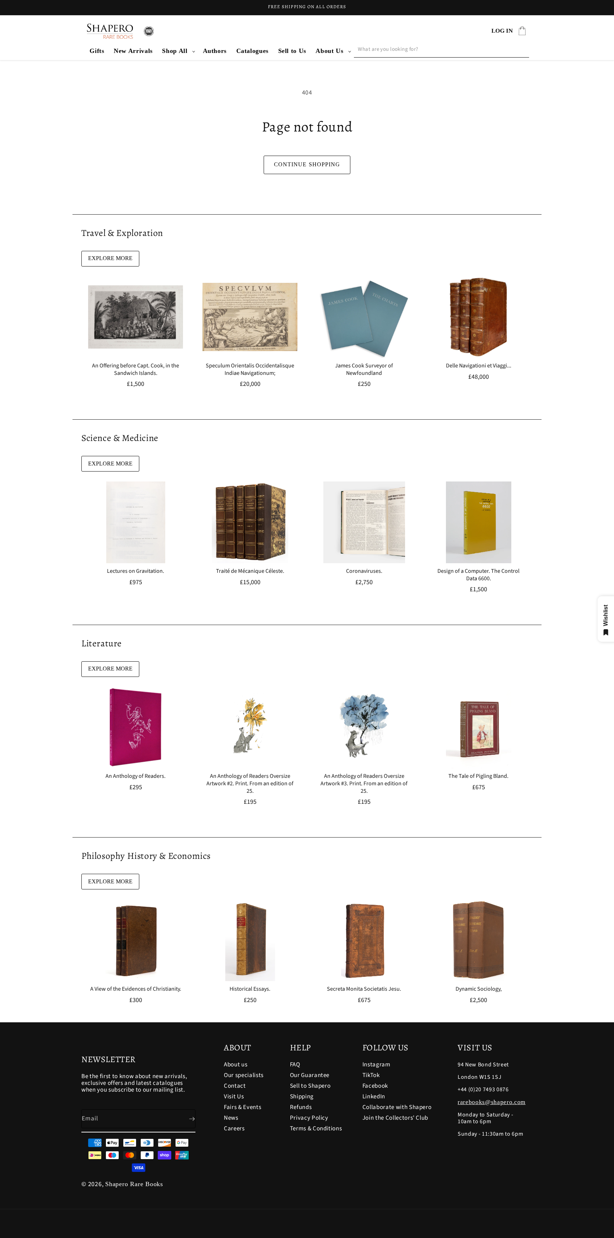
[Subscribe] (186, 1119)
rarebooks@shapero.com (492, 1102)
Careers (234, 1128)
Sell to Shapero (310, 1086)
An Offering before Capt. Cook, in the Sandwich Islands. (135, 369)
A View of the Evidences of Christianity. (135, 989)
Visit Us (234, 1096)
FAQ (295, 1065)
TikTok (371, 1075)
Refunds (301, 1107)
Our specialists (244, 1075)
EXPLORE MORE (110, 258)
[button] (177, 51)
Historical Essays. (250, 989)
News (231, 1118)
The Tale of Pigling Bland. (478, 776)
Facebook (375, 1086)
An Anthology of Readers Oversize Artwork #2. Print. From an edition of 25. (249, 784)
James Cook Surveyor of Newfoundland (364, 369)
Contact (235, 1086)
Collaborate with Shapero (397, 1107)
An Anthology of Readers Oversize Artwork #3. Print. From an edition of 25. (364, 784)
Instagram (376, 1065)
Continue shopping (307, 164)
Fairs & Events (242, 1107)
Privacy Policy (309, 1118)
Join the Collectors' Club (395, 1118)
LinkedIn (373, 1096)
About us (235, 1065)
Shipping (302, 1096)
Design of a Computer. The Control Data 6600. (478, 574)
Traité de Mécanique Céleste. (250, 571)
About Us (329, 50)
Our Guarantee (310, 1075)
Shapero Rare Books (134, 1184)
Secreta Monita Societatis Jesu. (364, 989)
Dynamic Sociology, (478, 989)
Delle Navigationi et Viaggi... (478, 366)
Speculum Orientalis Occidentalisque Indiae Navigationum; (250, 369)
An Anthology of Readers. (136, 776)
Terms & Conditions (316, 1128)
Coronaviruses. (364, 571)
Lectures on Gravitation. (135, 571)
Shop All (174, 50)
